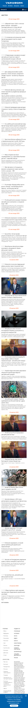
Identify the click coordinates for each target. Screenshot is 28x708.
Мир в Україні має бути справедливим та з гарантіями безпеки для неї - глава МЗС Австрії (13, 156)
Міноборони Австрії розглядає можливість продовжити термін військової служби (12, 248)
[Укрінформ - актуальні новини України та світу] (14, 3)
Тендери (6, 675)
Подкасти (17, 628)
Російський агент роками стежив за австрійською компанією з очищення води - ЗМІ (13, 202)
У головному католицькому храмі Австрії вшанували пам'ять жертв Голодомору (13, 39)
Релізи (16, 657)
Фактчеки (6, 640)
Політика (6, 635)
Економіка (6, 638)
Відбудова (6, 633)
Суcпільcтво (7, 647)
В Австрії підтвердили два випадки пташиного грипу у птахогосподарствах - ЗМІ (13, 109)
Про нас (6, 661)
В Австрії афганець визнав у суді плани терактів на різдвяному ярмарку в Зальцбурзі (13, 91)
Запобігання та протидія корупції (8, 678)
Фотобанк (10, 5)
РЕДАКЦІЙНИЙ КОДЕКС (7, 691)
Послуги (5, 5)
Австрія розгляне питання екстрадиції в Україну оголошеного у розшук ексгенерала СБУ (12, 330)
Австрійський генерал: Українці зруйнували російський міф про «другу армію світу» (13, 401)
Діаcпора (6, 652)
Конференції (17, 651)
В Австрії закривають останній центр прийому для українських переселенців (12, 544)
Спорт (5, 655)
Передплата (7, 666)
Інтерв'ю (16, 633)
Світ (5, 643)
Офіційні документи (17, 654)
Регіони (5, 645)
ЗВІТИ (5, 688)
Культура (6, 650)
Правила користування (7, 672)
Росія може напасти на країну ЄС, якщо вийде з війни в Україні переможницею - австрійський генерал (13, 359)
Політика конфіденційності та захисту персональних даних (8, 684)
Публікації (17, 631)
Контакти (6, 664)
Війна (5, 631)
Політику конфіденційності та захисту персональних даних (14, 701)
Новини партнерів (17, 648)
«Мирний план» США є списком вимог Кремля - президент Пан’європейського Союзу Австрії (12, 25)
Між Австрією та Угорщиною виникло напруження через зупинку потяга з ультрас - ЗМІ (12, 169)
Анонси (22, 5)
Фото (15, 636)
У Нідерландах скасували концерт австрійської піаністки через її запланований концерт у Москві (13, 57)
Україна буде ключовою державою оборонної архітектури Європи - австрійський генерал (13, 372)
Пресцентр (16, 5)
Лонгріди (16, 645)
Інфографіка (17, 643)
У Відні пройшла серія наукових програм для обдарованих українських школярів (13, 592)
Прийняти (14, 705)
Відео (15, 638)
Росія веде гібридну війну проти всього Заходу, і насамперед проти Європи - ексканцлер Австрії (12, 186)
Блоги (16, 640)
